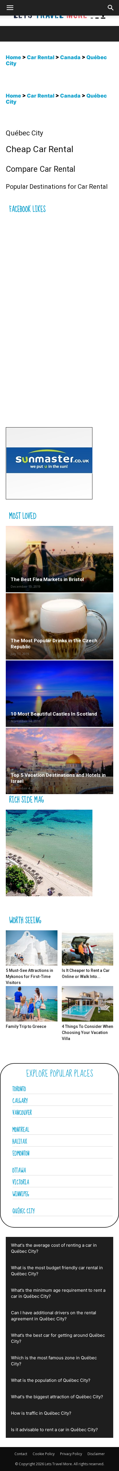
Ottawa (19, 1171)
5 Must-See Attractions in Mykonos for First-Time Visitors (29, 976)
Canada (70, 57)
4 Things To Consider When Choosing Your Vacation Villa (87, 1032)
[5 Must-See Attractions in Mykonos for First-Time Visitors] (31, 948)
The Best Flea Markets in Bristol (47, 579)
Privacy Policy (71, 1453)
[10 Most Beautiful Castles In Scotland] (59, 693)
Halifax (19, 1142)
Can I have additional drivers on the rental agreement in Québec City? (53, 1315)
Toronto (19, 1089)
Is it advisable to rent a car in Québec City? (54, 1429)
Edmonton (20, 1154)
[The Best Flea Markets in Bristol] (59, 559)
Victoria (20, 1183)
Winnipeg (20, 1194)
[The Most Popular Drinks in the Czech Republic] (59, 626)
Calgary (19, 1101)
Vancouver (22, 1113)
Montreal (20, 1130)
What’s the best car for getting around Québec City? (58, 1338)
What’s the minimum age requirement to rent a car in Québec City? (58, 1293)
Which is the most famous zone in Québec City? (54, 1361)
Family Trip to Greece (26, 1026)
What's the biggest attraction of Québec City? (57, 1396)
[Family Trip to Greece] (31, 1004)
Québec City (23, 1211)
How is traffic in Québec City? (41, 1413)
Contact (20, 1453)
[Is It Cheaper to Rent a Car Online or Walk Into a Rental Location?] (88, 948)
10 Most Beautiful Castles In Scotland (54, 714)
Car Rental (40, 57)
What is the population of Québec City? (50, 1380)
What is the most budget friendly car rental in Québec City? (57, 1270)
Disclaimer (96, 1453)
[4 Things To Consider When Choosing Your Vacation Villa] (88, 1004)
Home (13, 57)
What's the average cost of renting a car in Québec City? (54, 1248)
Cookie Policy (44, 1453)
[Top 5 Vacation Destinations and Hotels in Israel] (59, 761)
